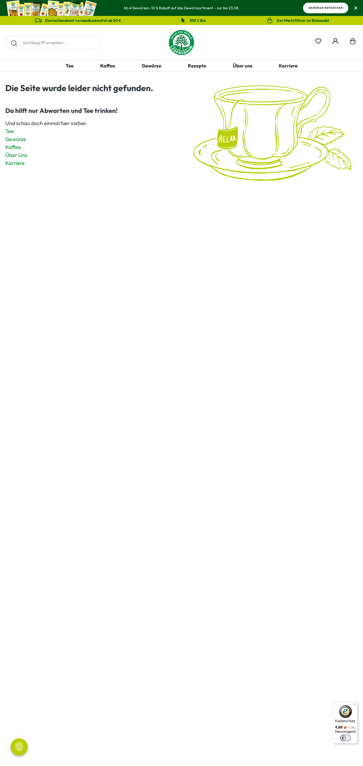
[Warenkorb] (353, 42)
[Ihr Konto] (335, 40)
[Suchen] (14, 42)
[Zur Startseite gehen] (181, 42)
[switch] (345, 738)
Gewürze (15, 139)
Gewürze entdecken (326, 8)
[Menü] (354, 705)
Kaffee (13, 147)
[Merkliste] (318, 40)
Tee (9, 131)
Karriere (15, 163)
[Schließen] (356, 8)
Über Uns (16, 155)
